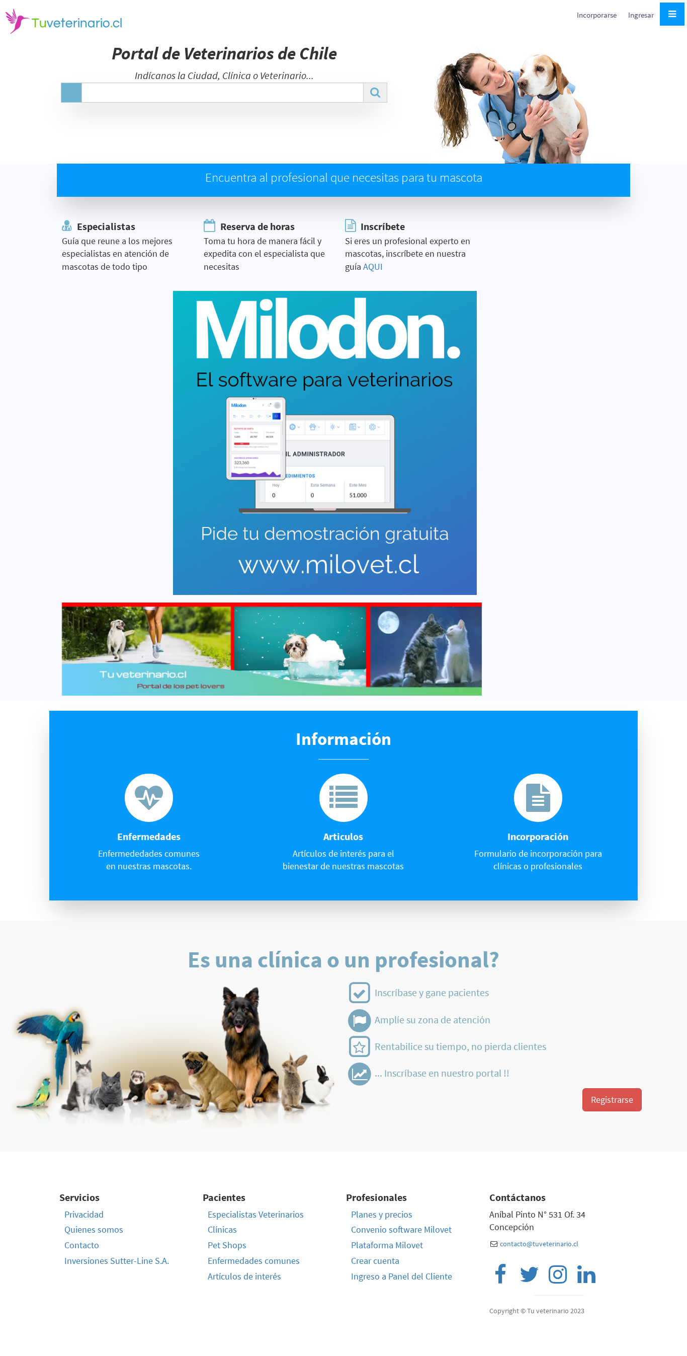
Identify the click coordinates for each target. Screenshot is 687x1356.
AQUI (373, 266)
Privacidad (84, 1214)
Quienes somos (93, 1229)
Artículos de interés (244, 1276)
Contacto (81, 1245)
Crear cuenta (375, 1260)
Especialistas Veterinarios (256, 1214)
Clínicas (222, 1229)
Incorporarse (597, 15)
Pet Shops (227, 1245)
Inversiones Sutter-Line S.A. (116, 1260)
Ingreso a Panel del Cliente (401, 1276)
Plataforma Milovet (387, 1245)
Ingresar (641, 15)
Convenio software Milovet (401, 1229)
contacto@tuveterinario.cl (539, 1243)
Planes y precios (381, 1214)
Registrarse (612, 1099)
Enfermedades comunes (254, 1260)
